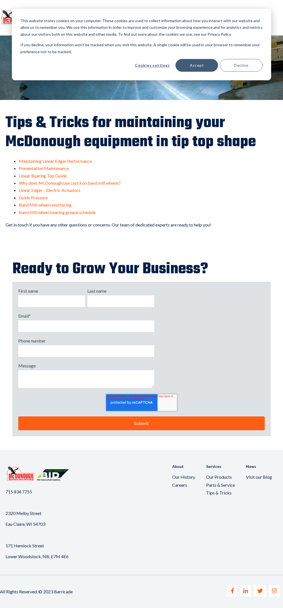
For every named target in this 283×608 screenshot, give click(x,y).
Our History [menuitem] (183, 477)
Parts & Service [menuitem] (220, 485)
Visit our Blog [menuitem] (259, 477)
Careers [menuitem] (179, 485)
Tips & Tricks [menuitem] (219, 492)
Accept (197, 65)
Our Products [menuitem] (219, 477)
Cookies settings (152, 65)
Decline (241, 65)
